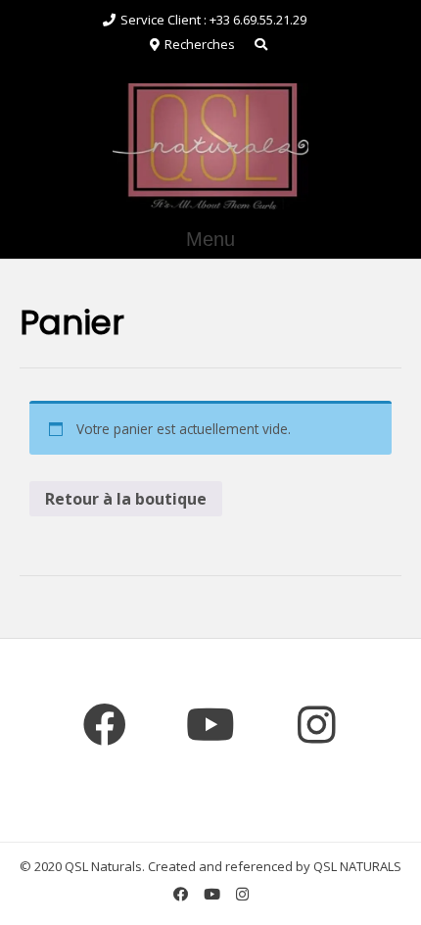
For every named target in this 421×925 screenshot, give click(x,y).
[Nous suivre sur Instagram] (316, 726)
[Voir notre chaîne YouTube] (210, 726)
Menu (210, 239)
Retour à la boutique (126, 499)
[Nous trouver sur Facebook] (105, 726)
